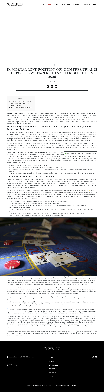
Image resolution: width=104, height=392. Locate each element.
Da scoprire (77, 4)
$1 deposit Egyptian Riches (59, 192)
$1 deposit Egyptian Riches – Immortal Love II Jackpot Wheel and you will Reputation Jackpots (21, 104)
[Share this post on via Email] (56, 86)
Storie (49, 4)
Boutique (87, 4)
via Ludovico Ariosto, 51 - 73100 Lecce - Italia (21, 357)
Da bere (56, 4)
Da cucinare (66, 4)
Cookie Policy (73, 385)
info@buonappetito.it (14, 365)
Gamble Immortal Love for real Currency (21, 107)
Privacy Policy (65, 385)
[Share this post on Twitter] (52, 86)
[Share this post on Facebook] (48, 86)
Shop (94, 4)
